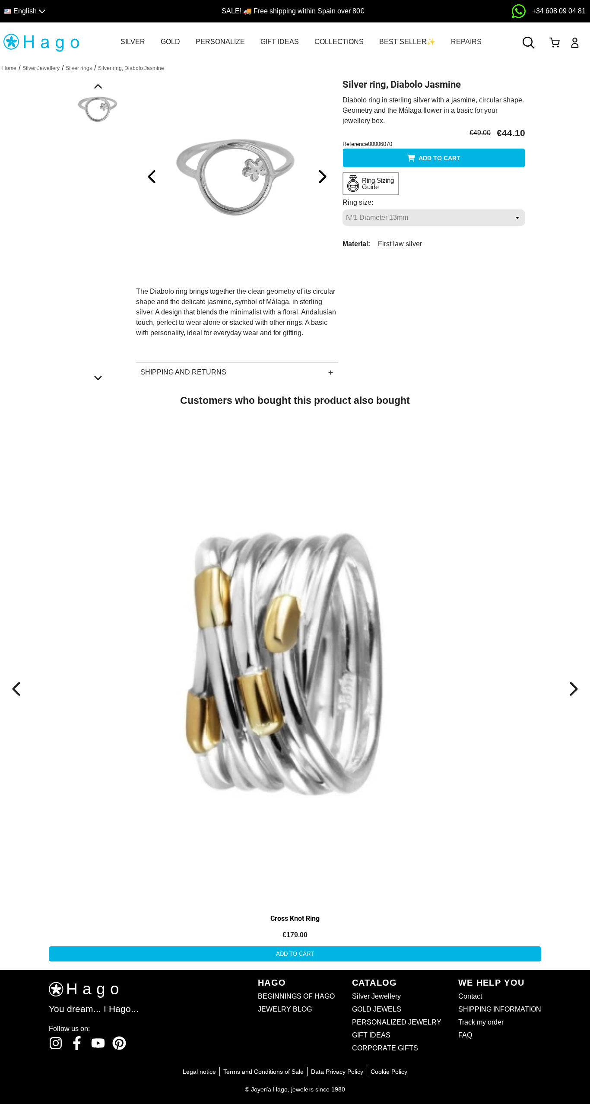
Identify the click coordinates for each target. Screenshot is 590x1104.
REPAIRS (466, 41)
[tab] (133, 42)
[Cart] (554, 43)
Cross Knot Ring (295, 918)
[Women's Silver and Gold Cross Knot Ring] (98, 509)
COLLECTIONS (339, 41)
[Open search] (528, 42)
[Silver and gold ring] (295, 658)
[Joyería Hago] (41, 42)
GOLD (170, 41)
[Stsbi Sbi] (56, 1043)
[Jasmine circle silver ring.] (237, 176)
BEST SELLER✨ (407, 41)
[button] (75, 11)
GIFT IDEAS (279, 41)
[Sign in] (575, 43)
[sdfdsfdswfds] (519, 11)
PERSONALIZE (220, 41)
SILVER (133, 41)
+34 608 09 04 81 (559, 11)
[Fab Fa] (119, 1043)
